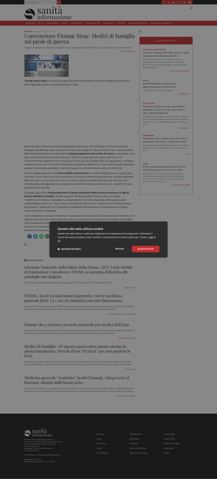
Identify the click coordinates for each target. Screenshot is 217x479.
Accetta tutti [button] (145, 248)
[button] (69, 249)
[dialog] (108, 239)
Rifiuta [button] (119, 248)
